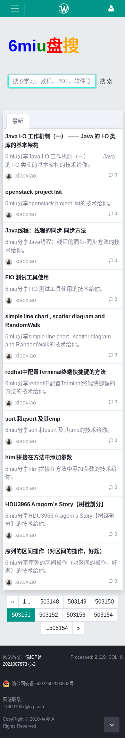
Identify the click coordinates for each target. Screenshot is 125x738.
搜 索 (106, 81)
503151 (21, 615)
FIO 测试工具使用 (27, 277)
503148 (49, 602)
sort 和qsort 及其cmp (32, 419)
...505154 (56, 628)
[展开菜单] (15, 8)
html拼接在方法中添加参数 (38, 457)
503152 (48, 615)
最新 (17, 121)
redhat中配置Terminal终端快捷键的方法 (55, 372)
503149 (77, 602)
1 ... (27, 602)
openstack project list (33, 192)
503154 (103, 615)
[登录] (111, 8)
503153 (76, 615)
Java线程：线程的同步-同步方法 (45, 230)
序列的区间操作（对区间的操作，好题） (55, 551)
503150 (104, 602)
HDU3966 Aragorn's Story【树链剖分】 (56, 504)
